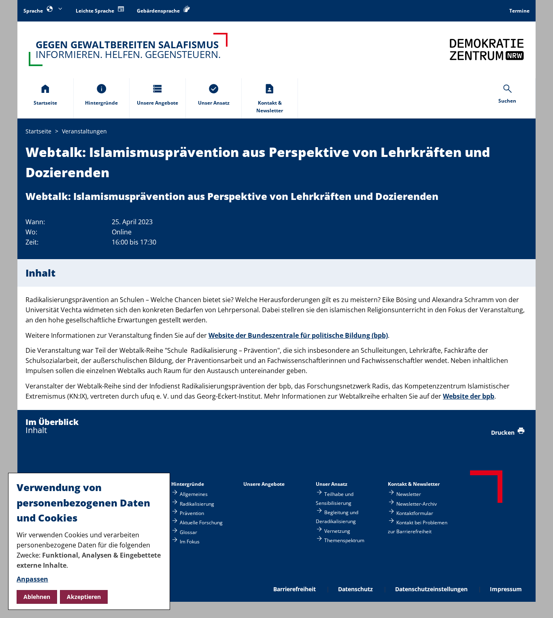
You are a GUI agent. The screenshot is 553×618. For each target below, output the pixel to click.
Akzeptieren (84, 597)
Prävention (192, 512)
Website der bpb (468, 396)
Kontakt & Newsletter (414, 484)
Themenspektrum (344, 540)
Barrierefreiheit (294, 589)
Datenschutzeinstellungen (431, 589)
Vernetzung (337, 530)
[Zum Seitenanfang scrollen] (537, 602)
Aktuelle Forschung (201, 522)
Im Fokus (190, 541)
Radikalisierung (197, 503)
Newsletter (408, 494)
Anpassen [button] (32, 579)
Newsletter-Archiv (416, 503)
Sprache (33, 11)
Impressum (506, 589)
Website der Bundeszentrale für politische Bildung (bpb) (298, 335)
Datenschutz (355, 589)
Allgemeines (194, 494)
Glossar (188, 531)
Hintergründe (187, 484)
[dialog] (89, 541)
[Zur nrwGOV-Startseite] (486, 49)
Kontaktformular (414, 512)
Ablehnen (36, 597)
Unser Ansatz (331, 484)
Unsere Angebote (264, 484)
